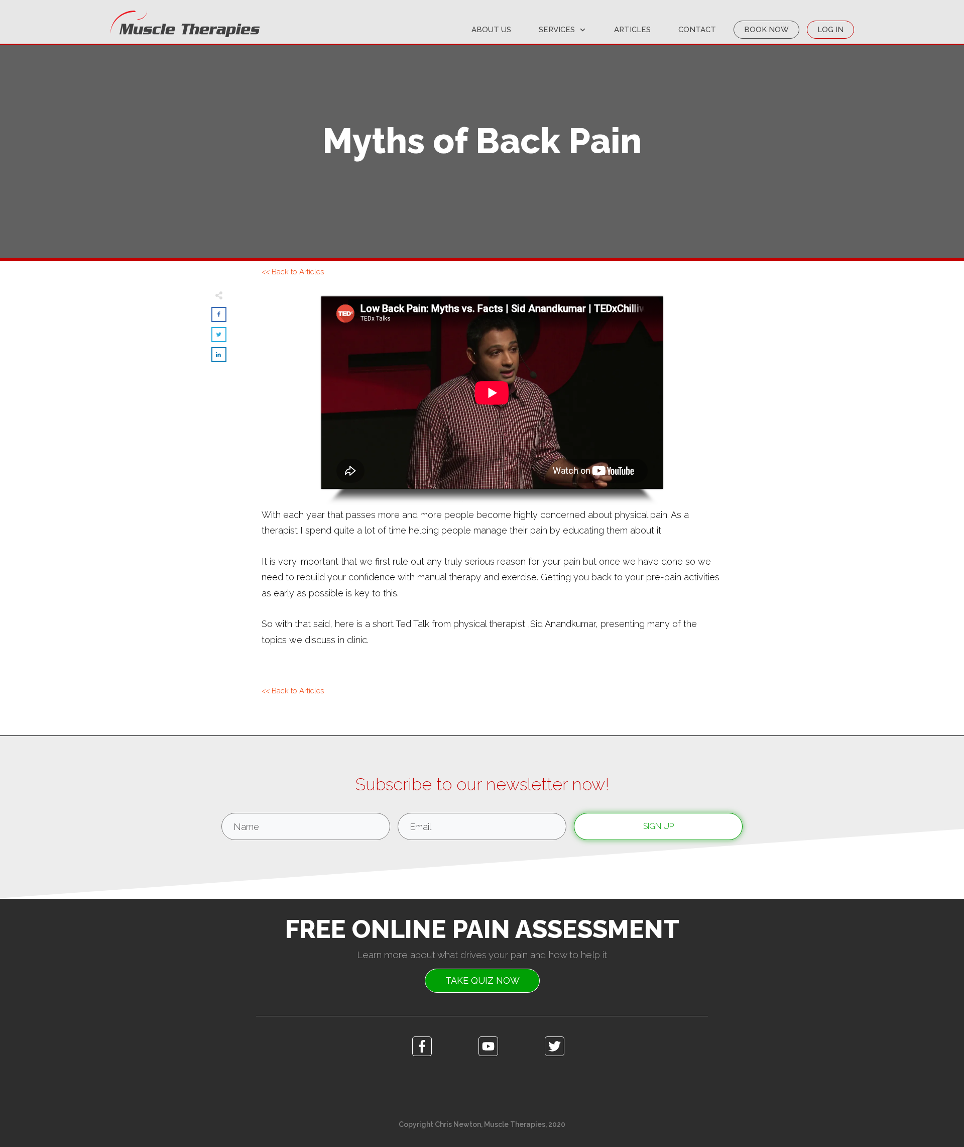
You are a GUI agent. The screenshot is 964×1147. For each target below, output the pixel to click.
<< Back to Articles (293, 271)
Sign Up (658, 826)
